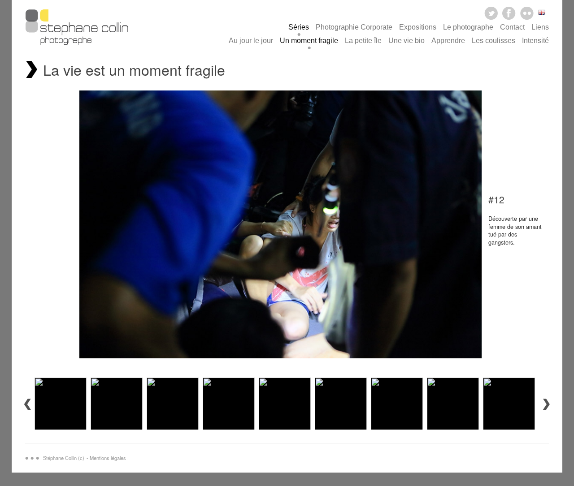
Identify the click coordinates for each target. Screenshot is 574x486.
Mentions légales (108, 457)
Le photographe (468, 27)
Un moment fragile (309, 40)
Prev (27, 404)
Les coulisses (493, 40)
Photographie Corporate (354, 27)
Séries (298, 27)
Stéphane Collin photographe (76, 29)
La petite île (363, 40)
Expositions (417, 27)
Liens (540, 27)
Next (546, 404)
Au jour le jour (251, 40)
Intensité (535, 40)
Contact (512, 27)
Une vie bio (406, 40)
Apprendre (448, 40)
